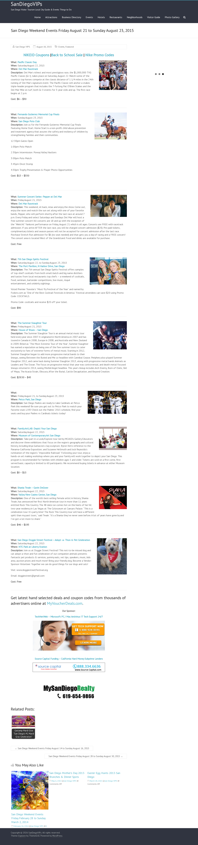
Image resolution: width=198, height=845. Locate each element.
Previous (127, 60)
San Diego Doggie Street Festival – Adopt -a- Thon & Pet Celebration (54, 539)
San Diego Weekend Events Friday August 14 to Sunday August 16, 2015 (52, 748)
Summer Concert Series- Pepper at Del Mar (40, 196)
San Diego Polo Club (29, 121)
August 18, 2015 (44, 46)
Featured (69, 46)
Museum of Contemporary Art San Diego (39, 435)
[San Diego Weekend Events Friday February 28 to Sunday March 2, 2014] (29, 772)
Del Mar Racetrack (28, 68)
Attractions (51, 17)
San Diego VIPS (22, 46)
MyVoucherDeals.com (64, 603)
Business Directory (71, 17)
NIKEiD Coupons (36, 54)
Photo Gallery (172, 17)
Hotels (101, 17)
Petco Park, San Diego (30, 399)
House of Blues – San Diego (33, 329)
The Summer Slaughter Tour (32, 322)
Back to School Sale (67, 54)
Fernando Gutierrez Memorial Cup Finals (38, 114)
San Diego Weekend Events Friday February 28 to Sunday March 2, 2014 (28, 818)
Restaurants (116, 17)
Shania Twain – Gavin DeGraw (33, 487)
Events (89, 17)
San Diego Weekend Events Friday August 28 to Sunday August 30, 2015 (86, 756)
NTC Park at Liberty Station (33, 546)
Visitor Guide (153, 17)
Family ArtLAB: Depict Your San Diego (37, 428)
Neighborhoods (134, 17)
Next (191, 60)
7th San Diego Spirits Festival (33, 259)
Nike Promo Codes (99, 54)
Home (37, 17)
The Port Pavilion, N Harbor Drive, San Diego (42, 266)
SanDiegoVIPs (26, 3)
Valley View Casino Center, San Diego (37, 494)
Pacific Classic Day (27, 62)
